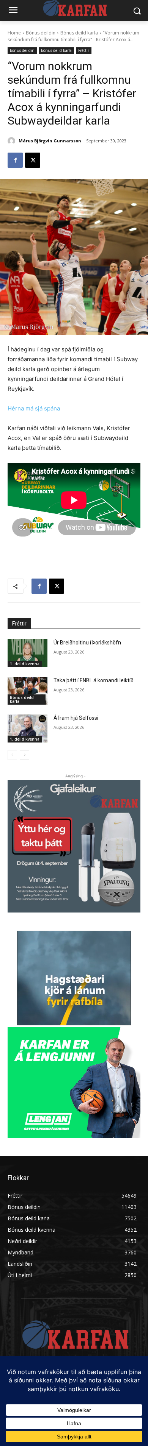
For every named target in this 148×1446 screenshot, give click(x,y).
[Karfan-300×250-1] (74, 1082)
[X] (32, 160)
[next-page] (24, 755)
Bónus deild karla (79, 33)
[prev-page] (12, 755)
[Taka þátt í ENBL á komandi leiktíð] (27, 691)
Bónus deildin (40, 33)
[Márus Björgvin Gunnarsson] (12, 141)
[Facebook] (15, 160)
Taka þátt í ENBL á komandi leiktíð (94, 680)
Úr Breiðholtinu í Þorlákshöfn (87, 643)
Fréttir (83, 50)
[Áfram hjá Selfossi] (27, 728)
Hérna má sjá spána (34, 408)
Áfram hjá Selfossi (76, 718)
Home (14, 33)
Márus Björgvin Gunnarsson (50, 141)
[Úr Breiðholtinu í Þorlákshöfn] (27, 653)
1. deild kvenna (24, 663)
